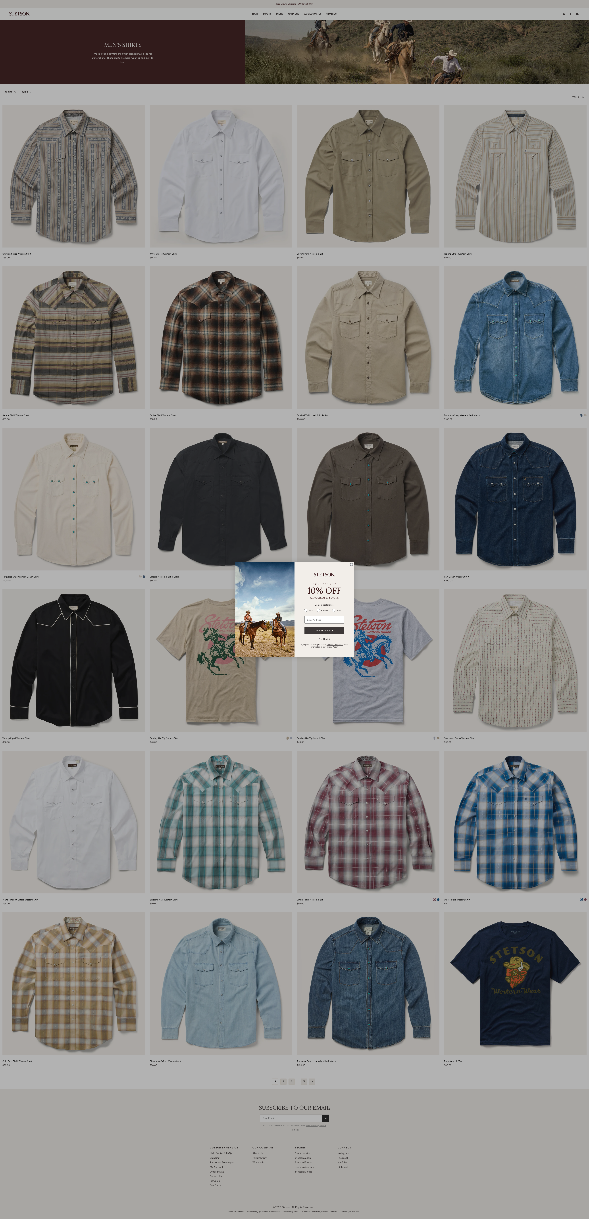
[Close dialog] (351, 564)
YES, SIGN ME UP (324, 630)
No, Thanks (324, 639)
